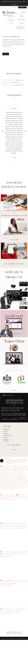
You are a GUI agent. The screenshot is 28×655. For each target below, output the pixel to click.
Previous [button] (2, 131)
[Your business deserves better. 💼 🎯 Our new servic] (14, 523)
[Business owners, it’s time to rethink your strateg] (14, 580)
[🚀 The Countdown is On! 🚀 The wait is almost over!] (14, 494)
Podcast (5, 452)
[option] (14, 131)
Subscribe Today (7, 450)
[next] (23, 406)
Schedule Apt (14, 227)
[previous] (5, 406)
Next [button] (25, 131)
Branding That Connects (8, 84)
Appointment (6, 444)
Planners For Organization (8, 80)
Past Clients (14, 203)
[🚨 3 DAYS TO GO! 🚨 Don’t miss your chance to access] (14, 609)
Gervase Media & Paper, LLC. (21, 653)
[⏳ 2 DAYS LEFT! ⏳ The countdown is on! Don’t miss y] (14, 552)
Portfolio (5, 448)
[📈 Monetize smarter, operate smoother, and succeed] (14, 637)
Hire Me (14, 251)
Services (5, 446)
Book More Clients (6, 82)
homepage (22, 41)
